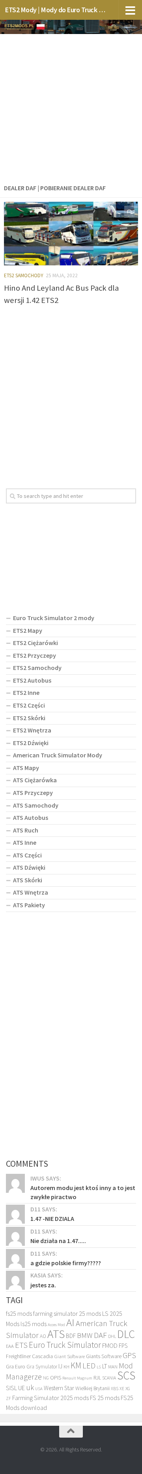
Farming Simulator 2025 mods (50, 1398)
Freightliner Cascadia (29, 1356)
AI (70, 1322)
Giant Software (69, 1356)
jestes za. (43, 1285)
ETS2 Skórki (29, 718)
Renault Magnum (77, 1378)
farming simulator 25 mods (67, 1313)
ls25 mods (34, 1324)
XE (122, 1388)
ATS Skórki (27, 880)
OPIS (55, 1377)
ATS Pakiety (29, 905)
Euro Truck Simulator (65, 1345)
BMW (85, 1335)
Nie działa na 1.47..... (58, 1241)
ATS (56, 1333)
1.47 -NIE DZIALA (52, 1218)
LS (99, 1367)
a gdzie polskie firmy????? (65, 1263)
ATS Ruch (25, 830)
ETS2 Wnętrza (32, 730)
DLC (126, 1334)
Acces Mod (56, 1324)
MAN (113, 1366)
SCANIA (109, 1378)
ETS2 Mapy (27, 630)
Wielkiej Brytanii (92, 1388)
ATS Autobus (30, 817)
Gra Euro (15, 1366)
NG (46, 1378)
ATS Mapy (26, 768)
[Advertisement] (71, 107)
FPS (123, 1345)
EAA (10, 1346)
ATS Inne (24, 842)
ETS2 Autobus (32, 680)
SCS (126, 1375)
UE (21, 1388)
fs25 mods (19, 1313)
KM (76, 1365)
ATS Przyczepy (33, 793)
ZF (8, 1398)
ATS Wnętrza (30, 892)
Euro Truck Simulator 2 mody (53, 618)
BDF (71, 1336)
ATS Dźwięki (29, 867)
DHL (112, 1336)
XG (127, 1388)
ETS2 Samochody (23, 275)
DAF (100, 1335)
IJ (60, 1366)
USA (39, 1388)
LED (88, 1365)
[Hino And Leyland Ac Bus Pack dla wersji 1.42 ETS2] (71, 233)
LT (104, 1366)
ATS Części (27, 855)
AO (43, 1336)
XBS (114, 1388)
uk (30, 1387)
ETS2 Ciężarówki (35, 643)
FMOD (110, 1346)
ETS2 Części (29, 705)
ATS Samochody (35, 805)
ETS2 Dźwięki (31, 743)
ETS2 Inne (26, 692)
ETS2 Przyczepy (34, 655)
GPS (129, 1355)
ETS (21, 1345)
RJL (97, 1377)
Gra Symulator (41, 1366)
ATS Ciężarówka (35, 780)
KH (66, 1366)
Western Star (59, 1388)
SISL (11, 1388)
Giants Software (103, 1356)
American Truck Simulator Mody (57, 755)
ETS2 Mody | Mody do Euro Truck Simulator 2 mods (56, 9)
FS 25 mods (105, 1398)
